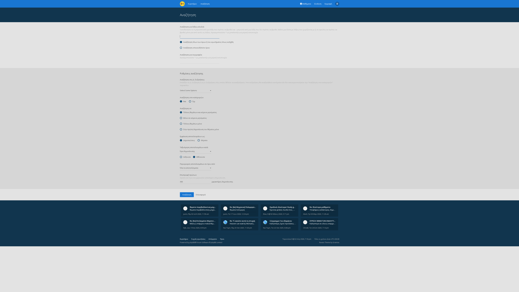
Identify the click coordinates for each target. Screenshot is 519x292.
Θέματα (204, 140)
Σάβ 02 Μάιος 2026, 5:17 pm (278, 214)
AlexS (305, 214)
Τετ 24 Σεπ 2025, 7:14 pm (319, 228)
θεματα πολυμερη (237, 210)
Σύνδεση (317, 4)
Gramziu (336, 242)
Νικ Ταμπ (226, 228)
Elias (265, 214)
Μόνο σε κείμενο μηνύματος (195, 118)
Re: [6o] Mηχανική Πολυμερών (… (244, 207)
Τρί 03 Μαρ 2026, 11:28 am (318, 214)
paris (185, 214)
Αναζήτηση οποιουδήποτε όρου (196, 48)
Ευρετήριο (184, 239)
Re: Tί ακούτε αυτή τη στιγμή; (242, 221)
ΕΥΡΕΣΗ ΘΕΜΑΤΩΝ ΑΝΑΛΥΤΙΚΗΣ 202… (326, 221)
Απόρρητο (213, 239)
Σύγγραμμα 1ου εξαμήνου (281, 221)
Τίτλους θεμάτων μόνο (192, 123)
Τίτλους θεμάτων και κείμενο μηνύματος (200, 112)
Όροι (222, 239)
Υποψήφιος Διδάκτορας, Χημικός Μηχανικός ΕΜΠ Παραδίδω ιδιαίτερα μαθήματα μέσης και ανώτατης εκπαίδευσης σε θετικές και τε (323, 210)
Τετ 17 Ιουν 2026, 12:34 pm (238, 214)
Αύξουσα (187, 157)
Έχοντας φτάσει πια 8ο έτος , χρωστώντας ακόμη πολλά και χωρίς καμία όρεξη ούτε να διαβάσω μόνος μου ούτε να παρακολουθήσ (283, 210)
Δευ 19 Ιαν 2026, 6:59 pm (197, 228)
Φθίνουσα (200, 157)
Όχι (193, 101)
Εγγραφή (328, 4)
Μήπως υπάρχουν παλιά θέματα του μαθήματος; (203, 223)
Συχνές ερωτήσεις (198, 239)
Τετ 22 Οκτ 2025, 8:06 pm (281, 228)
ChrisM (305, 228)
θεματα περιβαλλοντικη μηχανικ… (204, 207)
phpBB (192, 242)
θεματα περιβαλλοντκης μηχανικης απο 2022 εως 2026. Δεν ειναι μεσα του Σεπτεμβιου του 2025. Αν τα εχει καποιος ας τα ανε (203, 210)
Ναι (184, 101)
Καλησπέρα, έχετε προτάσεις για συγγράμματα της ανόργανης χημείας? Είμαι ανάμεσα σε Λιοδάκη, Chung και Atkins (283, 223)
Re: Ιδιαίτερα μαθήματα (320, 207)
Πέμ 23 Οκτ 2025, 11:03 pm (241, 228)
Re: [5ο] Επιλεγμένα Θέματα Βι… (203, 221)
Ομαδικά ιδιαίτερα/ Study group (284, 207)
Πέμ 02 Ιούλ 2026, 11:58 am (198, 214)
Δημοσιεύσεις (189, 140)
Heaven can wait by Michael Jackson (243, 223)
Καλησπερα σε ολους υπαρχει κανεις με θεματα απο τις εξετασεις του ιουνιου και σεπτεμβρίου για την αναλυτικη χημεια (323, 223)
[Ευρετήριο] (182, 3)
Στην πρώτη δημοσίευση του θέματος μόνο (201, 129)
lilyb (184, 228)
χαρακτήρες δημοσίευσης (222, 181)
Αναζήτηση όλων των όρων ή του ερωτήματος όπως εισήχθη (208, 42)
